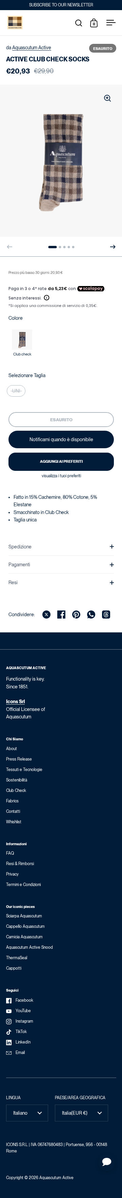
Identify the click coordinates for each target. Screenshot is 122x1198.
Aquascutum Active (31, 47)
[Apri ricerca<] (78, 22)
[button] (113, 247)
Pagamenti (19, 564)
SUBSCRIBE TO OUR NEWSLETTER (61, 5)
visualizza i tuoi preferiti (61, 476)
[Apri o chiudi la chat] (106, 1162)
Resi (13, 582)
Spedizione (20, 546)
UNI (16, 391)
